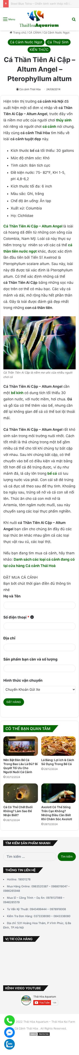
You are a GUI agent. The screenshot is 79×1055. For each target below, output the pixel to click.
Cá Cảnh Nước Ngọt (56, 32)
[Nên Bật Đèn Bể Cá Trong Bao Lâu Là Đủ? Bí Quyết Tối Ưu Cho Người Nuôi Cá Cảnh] (20, 746)
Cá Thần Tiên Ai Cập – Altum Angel (32, 226)
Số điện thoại (16, 617)
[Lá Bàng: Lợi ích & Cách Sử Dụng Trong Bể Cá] (58, 746)
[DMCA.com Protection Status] (39, 1035)
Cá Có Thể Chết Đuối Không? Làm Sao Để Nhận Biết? (18, 811)
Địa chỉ (9, 638)
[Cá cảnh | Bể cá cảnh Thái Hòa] (39, 19)
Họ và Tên (12, 596)
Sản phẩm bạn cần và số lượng (30, 659)
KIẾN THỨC (39, 50)
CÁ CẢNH (34, 32)
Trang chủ (19, 32)
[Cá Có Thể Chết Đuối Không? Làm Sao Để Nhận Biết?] (20, 793)
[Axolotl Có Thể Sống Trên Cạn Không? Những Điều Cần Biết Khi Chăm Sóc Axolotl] (58, 793)
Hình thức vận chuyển (23, 680)
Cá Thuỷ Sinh (57, 42)
